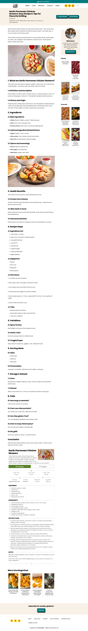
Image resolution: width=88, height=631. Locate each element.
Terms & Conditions (54, 618)
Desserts (50, 5)
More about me (69, 51)
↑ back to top (32, 622)
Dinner (27, 5)
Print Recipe (74, 16)
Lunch (34, 5)
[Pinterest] (69, 5)
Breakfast (41, 5)
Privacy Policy (37, 618)
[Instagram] (72, 5)
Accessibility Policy (65, 618)
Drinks (57, 5)
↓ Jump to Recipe (62, 16)
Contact (29, 618)
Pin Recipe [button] (44, 466)
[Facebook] (65, 5)
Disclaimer (45, 618)
